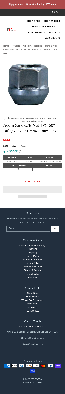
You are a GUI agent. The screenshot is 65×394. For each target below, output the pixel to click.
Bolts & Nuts (51, 46)
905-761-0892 (26, 326)
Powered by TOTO (32, 382)
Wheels (16, 46)
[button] (32, 190)
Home (6, 46)
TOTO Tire (36, 379)
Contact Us (41, 326)
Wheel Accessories (32, 46)
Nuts (5, 145)
